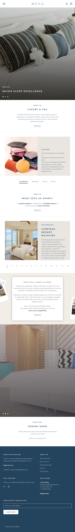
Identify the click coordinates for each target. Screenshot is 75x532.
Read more (37, 126)
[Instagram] (8, 486)
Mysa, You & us (44, 462)
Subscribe (11, 512)
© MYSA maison (11, 524)
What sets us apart (46, 465)
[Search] (67, 4)
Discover (37, 375)
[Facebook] (4, 486)
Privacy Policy (44, 471)
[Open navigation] (4, 4)
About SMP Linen (45, 458)
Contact (42, 468)
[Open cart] (71, 4)
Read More (37, 210)
